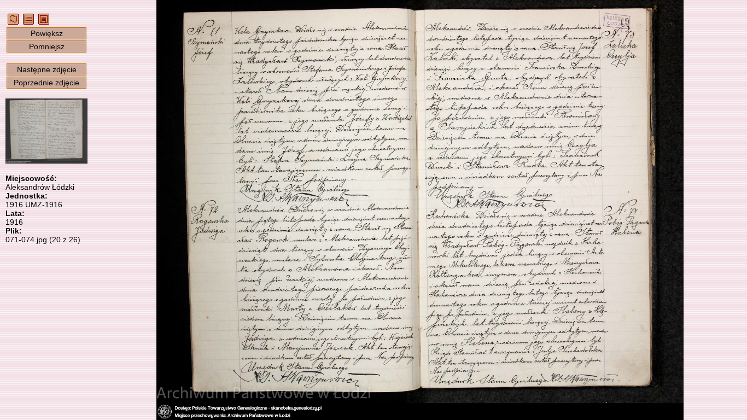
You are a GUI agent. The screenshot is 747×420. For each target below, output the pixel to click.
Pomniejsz (47, 46)
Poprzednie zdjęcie (46, 82)
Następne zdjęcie (47, 69)
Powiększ (47, 33)
